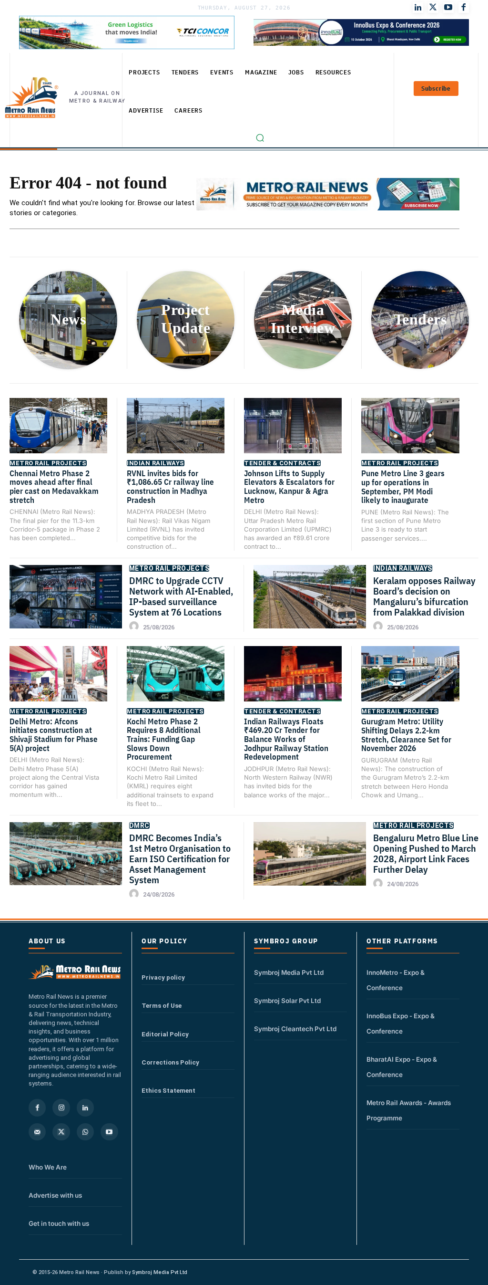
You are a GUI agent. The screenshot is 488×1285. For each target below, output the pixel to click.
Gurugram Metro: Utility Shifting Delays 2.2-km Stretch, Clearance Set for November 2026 (406, 734)
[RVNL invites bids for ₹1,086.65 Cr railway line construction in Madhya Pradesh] (175, 432)
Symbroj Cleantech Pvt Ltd (295, 1029)
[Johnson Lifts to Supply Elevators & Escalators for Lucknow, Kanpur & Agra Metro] (293, 432)
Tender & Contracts (282, 463)
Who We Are (48, 1167)
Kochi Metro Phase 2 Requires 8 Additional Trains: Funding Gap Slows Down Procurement (164, 739)
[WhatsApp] (85, 1131)
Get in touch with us (59, 1223)
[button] (260, 138)
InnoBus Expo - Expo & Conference (400, 1023)
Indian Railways (155, 463)
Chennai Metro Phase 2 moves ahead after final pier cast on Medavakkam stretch (54, 486)
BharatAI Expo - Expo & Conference (401, 1066)
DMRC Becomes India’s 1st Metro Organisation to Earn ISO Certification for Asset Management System (180, 858)
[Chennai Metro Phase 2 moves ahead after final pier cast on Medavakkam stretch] (58, 432)
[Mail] (37, 1131)
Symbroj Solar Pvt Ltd (287, 1000)
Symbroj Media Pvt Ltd (289, 972)
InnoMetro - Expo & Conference (395, 980)
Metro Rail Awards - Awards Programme (408, 1110)
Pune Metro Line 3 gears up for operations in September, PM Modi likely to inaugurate (403, 486)
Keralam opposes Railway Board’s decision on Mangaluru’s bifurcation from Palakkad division (424, 596)
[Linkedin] (85, 1107)
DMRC (139, 825)
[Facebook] (463, 7)
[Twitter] (433, 7)
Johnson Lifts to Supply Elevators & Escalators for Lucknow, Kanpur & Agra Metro (289, 486)
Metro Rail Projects (48, 463)
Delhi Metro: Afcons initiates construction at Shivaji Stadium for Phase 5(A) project (54, 734)
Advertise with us (55, 1195)
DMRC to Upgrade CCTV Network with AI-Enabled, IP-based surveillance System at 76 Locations (181, 596)
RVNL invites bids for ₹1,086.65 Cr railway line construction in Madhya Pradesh (170, 486)
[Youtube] (448, 7)
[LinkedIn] (418, 7)
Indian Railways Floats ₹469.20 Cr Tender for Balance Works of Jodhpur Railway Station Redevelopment (286, 739)
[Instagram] (61, 1107)
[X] (61, 1131)
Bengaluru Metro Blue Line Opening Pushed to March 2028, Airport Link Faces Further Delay (425, 853)
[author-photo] (135, 626)
